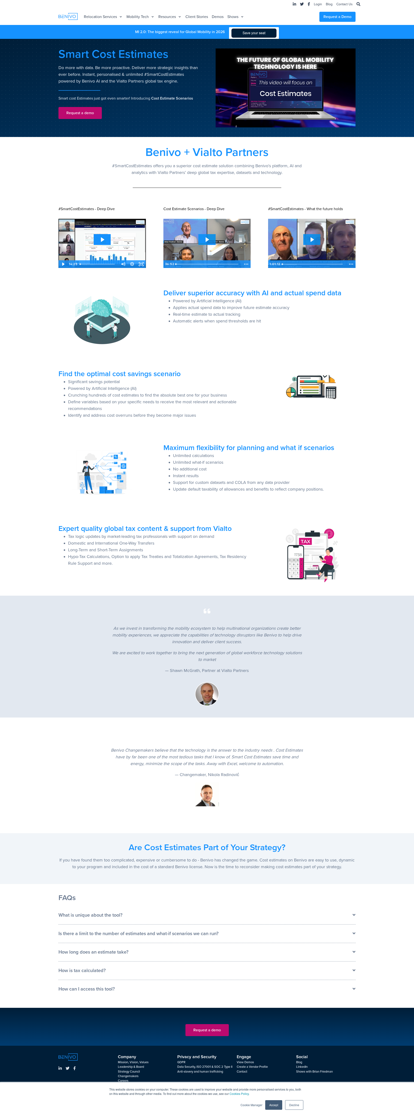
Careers (123, 1081)
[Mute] (123, 264)
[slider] (98, 264)
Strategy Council (129, 1072)
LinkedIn (302, 1067)
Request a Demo (337, 16)
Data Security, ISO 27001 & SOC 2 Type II (204, 1067)
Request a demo (80, 113)
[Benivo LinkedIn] (60, 1069)
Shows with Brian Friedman (314, 1072)
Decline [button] (294, 1105)
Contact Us (344, 4)
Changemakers (128, 1076)
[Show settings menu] (132, 264)
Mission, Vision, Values (133, 1062)
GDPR (181, 1062)
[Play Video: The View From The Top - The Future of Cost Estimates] (311, 239)
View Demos (245, 1062)
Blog (329, 4)
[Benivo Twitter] (67, 1069)
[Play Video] (63, 264)
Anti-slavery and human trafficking (200, 1072)
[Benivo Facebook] (74, 1069)
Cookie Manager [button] (251, 1105)
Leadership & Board (131, 1067)
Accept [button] (273, 1105)
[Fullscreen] (141, 264)
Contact (242, 1072)
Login (318, 4)
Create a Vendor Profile (252, 1067)
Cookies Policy (239, 1094)
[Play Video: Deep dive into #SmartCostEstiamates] (102, 239)
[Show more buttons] (246, 264)
